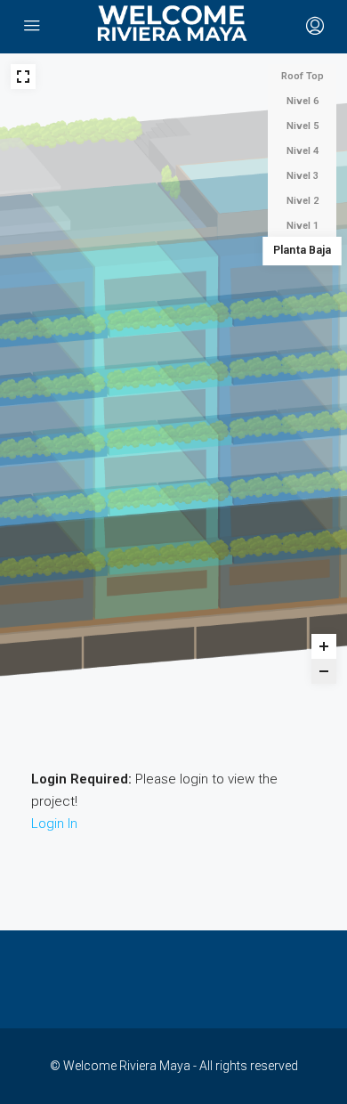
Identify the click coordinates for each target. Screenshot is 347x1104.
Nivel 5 (302, 126)
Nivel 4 (302, 151)
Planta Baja (302, 250)
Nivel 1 (302, 225)
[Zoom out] (323, 671)
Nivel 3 (302, 176)
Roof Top (302, 76)
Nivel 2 (302, 201)
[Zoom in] (323, 646)
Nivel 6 (302, 101)
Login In (54, 824)
